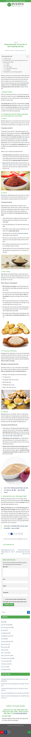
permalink (25, 538)
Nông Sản (3, 650)
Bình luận (5, 566)
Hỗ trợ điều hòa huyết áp (21, 233)
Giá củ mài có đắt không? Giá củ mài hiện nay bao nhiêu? (15, 693)
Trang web (5, 592)
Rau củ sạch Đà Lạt (6, 655)
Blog (2, 622)
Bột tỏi (3, 195)
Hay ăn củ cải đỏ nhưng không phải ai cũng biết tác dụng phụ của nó (15, 696)
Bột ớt (2, 121)
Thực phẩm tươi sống (6, 658)
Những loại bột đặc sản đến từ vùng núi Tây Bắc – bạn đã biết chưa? (16, 490)
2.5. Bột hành (7, 70)
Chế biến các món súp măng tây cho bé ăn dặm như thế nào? (15, 684)
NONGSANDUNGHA (21, 713)
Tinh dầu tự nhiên (5, 664)
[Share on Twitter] (14, 534)
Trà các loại (4, 666)
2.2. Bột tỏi (7, 65)
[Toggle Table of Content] (26, 56)
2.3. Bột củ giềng (8, 66)
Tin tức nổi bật (4, 661)
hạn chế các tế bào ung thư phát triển (13, 435)
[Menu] (2, 4)
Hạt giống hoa (4, 633)
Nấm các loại (4, 644)
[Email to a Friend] (17, 534)
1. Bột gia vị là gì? (7, 58)
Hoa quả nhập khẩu (6, 641)
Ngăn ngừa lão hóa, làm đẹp (10, 163)
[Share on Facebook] (11, 534)
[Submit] (28, 612)
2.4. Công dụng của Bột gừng (11, 68)
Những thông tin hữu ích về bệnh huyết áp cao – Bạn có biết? (8, 551)
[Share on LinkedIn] (22, 534)
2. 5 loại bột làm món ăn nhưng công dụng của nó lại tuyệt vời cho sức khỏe (15, 61)
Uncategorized (4, 669)
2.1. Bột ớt (7, 63)
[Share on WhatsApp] (9, 534)
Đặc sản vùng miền (6, 627)
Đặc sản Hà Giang (5, 624)
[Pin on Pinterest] (19, 534)
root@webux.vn (22, 50)
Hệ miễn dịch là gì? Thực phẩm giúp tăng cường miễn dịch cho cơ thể (23, 551)
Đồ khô (15, 42)
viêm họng (5, 222)
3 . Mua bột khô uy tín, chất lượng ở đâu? (12, 71)
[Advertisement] (15, 23)
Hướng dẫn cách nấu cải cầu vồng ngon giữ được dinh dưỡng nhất (14, 680)
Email (4, 586)
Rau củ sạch (4, 652)
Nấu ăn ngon (4, 647)
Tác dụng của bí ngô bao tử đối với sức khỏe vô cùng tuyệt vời (14, 689)
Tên (4, 579)
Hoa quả (3, 638)
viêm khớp (13, 288)
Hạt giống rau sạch (6, 636)
